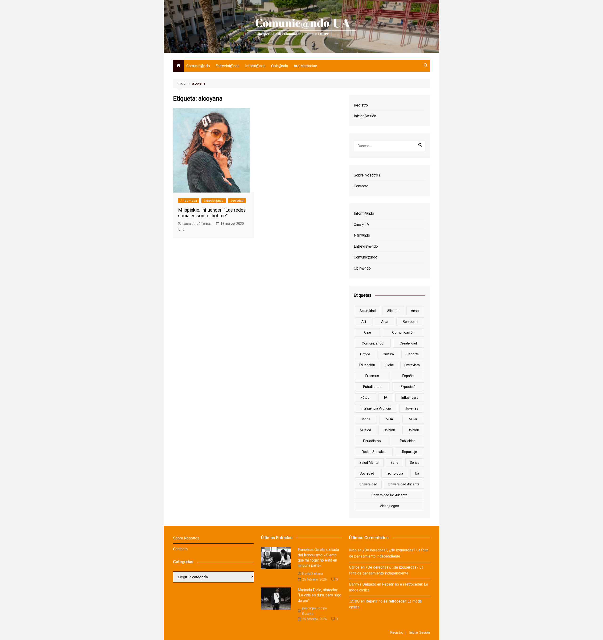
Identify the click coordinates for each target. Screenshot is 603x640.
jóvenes (411, 408)
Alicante (393, 311)
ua (417, 473)
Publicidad (408, 441)
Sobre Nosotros (367, 175)
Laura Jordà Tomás (197, 224)
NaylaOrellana (312, 573)
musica (365, 430)
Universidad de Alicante (389, 495)
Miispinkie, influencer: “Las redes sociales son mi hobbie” (212, 212)
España (408, 376)
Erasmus (372, 376)
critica (365, 354)
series (415, 462)
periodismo (372, 441)
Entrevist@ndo (228, 66)
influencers (409, 397)
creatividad (408, 343)
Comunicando (372, 343)
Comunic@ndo (198, 66)
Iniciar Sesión (365, 116)
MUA (389, 419)
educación (367, 365)
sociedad (367, 473)
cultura (388, 354)
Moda (366, 419)
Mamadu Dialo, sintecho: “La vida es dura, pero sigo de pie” (319, 595)
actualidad (367, 311)
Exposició (408, 387)
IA (385, 397)
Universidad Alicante (404, 484)
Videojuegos (389, 506)
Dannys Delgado (362, 584)
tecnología (394, 473)
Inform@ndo (255, 66)
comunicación (403, 332)
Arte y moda (188, 200)
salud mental (369, 462)
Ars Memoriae (305, 66)
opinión (413, 430)
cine (367, 332)
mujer (413, 419)
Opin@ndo (279, 66)
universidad (368, 484)
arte (384, 322)
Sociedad (237, 200)
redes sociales (374, 452)
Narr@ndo (362, 235)
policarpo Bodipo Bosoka (314, 610)
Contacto (361, 186)
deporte (413, 354)
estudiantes (372, 387)
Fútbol (365, 397)
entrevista (412, 365)
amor (415, 311)
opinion (389, 430)
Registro (361, 105)
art (363, 322)
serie (394, 462)
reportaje (409, 452)
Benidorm (410, 322)
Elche (390, 365)
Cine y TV (361, 224)
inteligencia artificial (376, 408)
